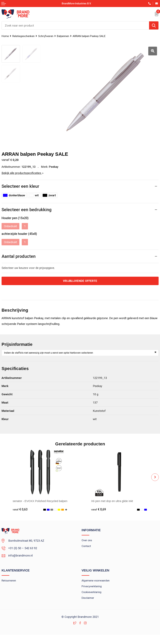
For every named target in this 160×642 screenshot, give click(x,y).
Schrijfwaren (45, 36)
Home (5, 36)
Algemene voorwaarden (96, 580)
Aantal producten (19, 256)
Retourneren (9, 580)
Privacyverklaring (92, 586)
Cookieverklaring (91, 592)
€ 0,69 (98, 509)
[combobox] (75, 25)
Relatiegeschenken (23, 36)
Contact (86, 546)
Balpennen (63, 36)
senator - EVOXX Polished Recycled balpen (40, 501)
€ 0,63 (20, 509)
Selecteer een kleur (20, 186)
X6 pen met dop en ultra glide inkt (112, 501)
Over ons (87, 540)
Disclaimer (88, 597)
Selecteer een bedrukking (27, 209)
